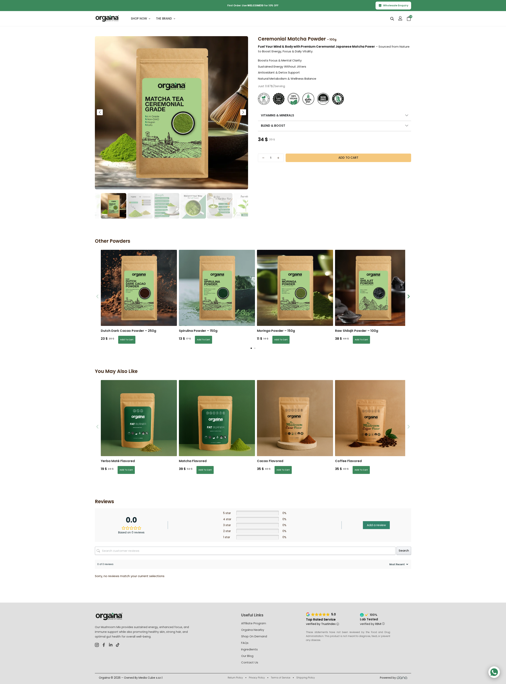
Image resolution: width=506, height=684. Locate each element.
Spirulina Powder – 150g (121, 330)
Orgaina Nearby (252, 630)
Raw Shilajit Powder (280, 330)
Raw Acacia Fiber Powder (363, 330)
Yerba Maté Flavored (118, 461)
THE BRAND (164, 18)
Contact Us (249, 662)
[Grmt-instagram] (97, 645)
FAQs (244, 643)
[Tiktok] (118, 645)
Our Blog (247, 656)
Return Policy (235, 677)
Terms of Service (280, 677)
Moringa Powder (199, 330)
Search (404, 550)
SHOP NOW (139, 18)
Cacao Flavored (270, 461)
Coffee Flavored (348, 461)
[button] (100, 112)
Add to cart (348, 158)
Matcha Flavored (193, 461)
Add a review (376, 525)
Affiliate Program (253, 623)
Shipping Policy (305, 677)
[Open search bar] (392, 18)
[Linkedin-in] (111, 645)
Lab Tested (369, 619)
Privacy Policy (257, 677)
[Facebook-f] (104, 645)
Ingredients (249, 649)
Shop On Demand (254, 636)
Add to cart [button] (127, 339)
